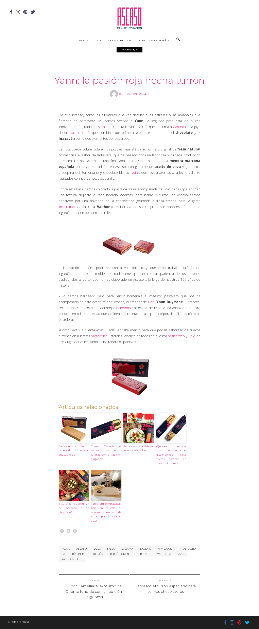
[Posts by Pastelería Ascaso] (114, 94)
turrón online (120, 554)
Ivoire (135, 172)
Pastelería (189, 548)
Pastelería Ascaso (137, 94)
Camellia (179, 126)
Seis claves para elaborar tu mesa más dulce (138, 448)
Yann (181, 554)
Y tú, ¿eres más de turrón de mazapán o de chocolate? (74, 508)
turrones (144, 554)
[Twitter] (33, 12)
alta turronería (79, 132)
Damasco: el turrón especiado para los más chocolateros (74, 450)
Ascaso (103, 126)
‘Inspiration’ (67, 206)
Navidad (145, 548)
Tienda (83, 40)
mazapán (127, 548)
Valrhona (164, 554)
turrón (98, 554)
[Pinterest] (25, 12)
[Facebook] (11, 12)
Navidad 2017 (166, 548)
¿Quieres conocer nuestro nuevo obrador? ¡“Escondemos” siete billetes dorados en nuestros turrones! (171, 454)
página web (176, 336)
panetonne (124, 307)
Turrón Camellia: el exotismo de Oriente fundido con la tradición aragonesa (106, 452)
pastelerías (99, 336)
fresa (111, 548)
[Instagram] (18, 12)
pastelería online (74, 554)
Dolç (151, 302)
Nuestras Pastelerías (154, 40)
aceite (66, 548)
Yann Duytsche (72, 559)
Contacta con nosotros (113, 40)
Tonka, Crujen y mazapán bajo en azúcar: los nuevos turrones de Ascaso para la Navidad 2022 (106, 512)
